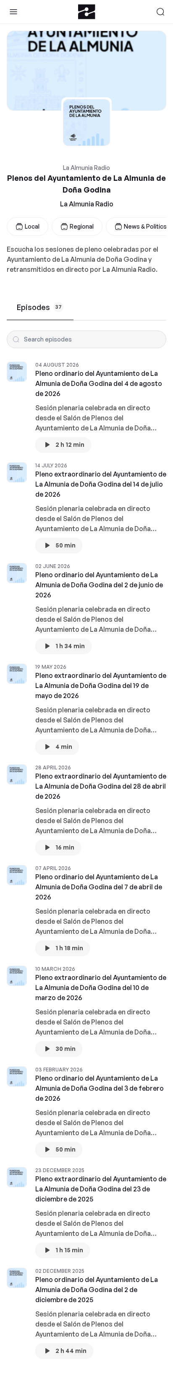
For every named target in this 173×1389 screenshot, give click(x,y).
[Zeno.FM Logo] (86, 11)
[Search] (160, 11)
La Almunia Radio (86, 204)
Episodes (39, 307)
